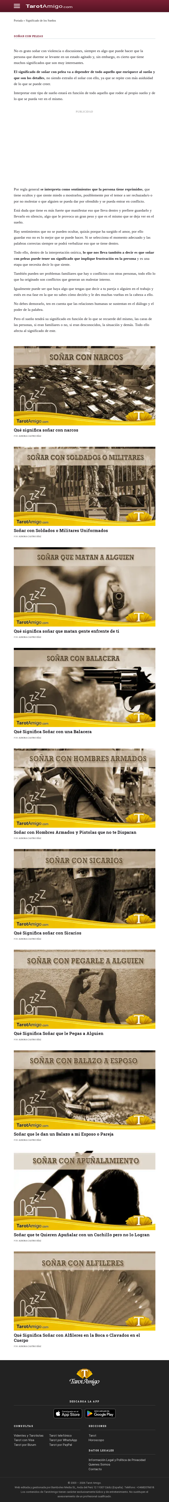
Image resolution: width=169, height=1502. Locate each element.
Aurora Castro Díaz (30, 436)
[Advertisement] (84, 145)
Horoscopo (96, 1440)
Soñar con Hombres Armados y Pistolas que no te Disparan (75, 832)
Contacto (95, 1469)
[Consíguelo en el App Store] (68, 1413)
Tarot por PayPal (60, 1445)
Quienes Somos (99, 1464)
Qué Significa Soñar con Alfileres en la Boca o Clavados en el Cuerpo (77, 1337)
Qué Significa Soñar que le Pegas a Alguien (58, 1033)
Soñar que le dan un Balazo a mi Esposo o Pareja (64, 1134)
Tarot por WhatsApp (63, 1440)
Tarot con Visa (24, 1440)
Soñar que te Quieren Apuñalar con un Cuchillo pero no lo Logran (82, 1234)
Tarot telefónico (60, 1435)
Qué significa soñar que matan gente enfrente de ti (66, 631)
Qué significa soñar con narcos (46, 430)
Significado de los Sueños (41, 20)
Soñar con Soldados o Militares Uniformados (61, 530)
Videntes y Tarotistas (28, 1435)
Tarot (92, 1435)
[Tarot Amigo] (49, 6)
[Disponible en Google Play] (100, 1413)
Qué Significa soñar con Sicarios (47, 933)
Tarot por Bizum (25, 1445)
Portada (18, 20)
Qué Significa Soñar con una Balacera (53, 731)
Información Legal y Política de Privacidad (117, 1460)
